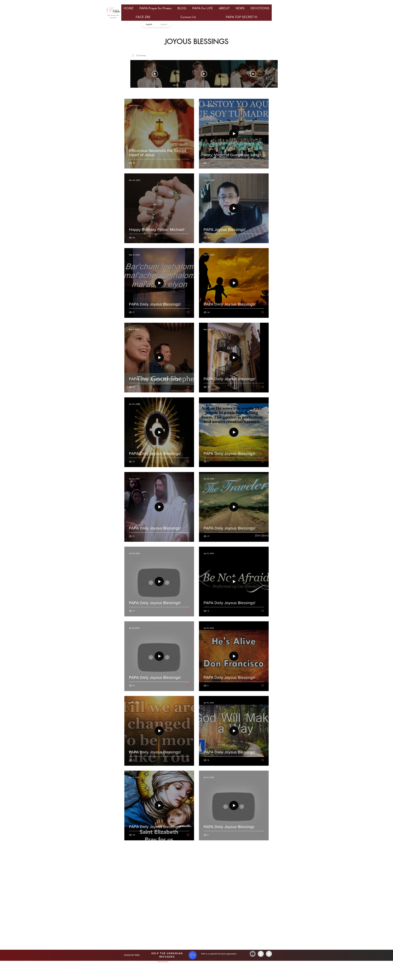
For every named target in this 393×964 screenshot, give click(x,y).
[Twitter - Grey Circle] (269, 954)
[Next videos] (282, 73)
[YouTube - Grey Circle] (253, 954)
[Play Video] (155, 74)
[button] (139, 55)
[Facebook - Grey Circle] (261, 954)
